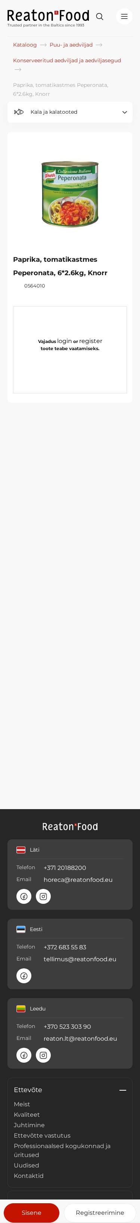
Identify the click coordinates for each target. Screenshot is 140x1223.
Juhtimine (29, 1125)
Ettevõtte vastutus (42, 1135)
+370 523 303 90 (67, 1026)
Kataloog (25, 44)
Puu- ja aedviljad (72, 44)
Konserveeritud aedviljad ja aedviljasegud (67, 60)
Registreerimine (100, 1212)
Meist (22, 1104)
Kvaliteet (27, 1114)
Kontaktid (29, 1175)
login (64, 341)
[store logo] (48, 14)
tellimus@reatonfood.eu (80, 959)
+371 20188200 (65, 867)
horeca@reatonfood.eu (78, 879)
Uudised (26, 1165)
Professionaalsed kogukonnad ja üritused (62, 1150)
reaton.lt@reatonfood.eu (80, 1038)
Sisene (31, 1212)
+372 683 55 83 (65, 947)
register (90, 341)
